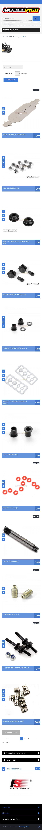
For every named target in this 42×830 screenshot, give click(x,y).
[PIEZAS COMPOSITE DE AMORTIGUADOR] (21, 273)
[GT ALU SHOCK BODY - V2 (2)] (21, 593)
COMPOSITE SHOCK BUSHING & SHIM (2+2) (15, 348)
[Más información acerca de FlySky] (21, 784)
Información (11, 760)
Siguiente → (6, 742)
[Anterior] (36, 768)
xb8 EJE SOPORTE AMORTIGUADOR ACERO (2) (16, 668)
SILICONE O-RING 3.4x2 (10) (10, 508)
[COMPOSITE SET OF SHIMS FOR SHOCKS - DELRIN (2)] (21, 379)
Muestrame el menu (11, 30)
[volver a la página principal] (21, 10)
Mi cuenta (5, 813)
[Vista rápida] (3, 113)
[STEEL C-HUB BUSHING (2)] (21, 433)
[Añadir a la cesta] (3, 158)
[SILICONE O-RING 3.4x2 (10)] (21, 486)
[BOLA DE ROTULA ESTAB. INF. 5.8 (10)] (21, 699)
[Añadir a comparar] (3, 108)
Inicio (3, 37)
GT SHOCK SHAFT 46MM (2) (10, 561)
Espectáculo (9, 73)
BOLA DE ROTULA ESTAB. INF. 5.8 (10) (13, 721)
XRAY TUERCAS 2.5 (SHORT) (11, 188)
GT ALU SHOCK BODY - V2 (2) (11, 614)
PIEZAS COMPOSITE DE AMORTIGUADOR (14, 295)
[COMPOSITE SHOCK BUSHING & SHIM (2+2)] (21, 326)
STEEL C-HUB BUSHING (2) (10, 454)
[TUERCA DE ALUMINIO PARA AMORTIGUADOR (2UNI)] (21, 219)
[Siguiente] (39, 768)
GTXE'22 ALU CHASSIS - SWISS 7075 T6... (14, 135)
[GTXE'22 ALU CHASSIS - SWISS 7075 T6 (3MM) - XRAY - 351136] (21, 113)
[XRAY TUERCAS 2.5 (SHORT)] (21, 166)
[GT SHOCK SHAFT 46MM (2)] (21, 539)
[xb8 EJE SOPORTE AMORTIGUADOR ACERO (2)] (21, 646)
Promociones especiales (15, 753)
